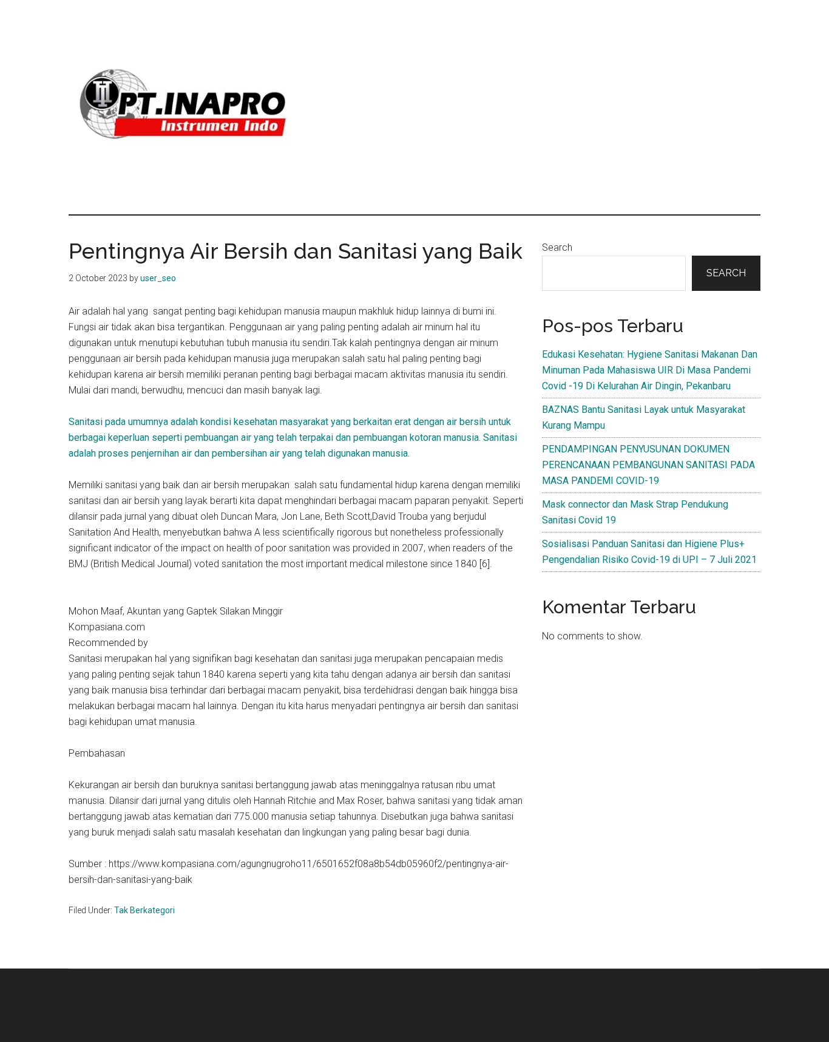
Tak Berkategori (144, 910)
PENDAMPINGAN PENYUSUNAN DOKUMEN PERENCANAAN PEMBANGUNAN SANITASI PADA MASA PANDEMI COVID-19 (648, 464)
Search (557, 247)
